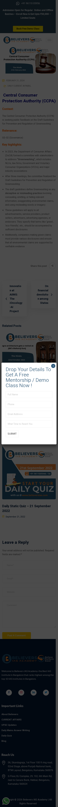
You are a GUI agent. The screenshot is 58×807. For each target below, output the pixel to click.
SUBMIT (12, 433)
